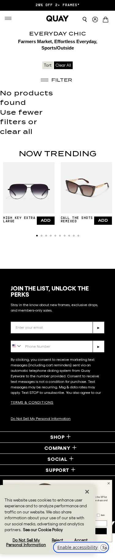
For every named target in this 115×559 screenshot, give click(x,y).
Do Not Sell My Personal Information (41, 418)
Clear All (63, 65)
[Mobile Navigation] (9, 18)
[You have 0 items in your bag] (106, 20)
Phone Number (28, 336)
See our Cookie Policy (43, 530)
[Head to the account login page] (95, 19)
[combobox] (16, 346)
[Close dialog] (108, 483)
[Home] (57, 18)
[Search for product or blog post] (84, 20)
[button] (37, 235)
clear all (16, 131)
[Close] (87, 491)
